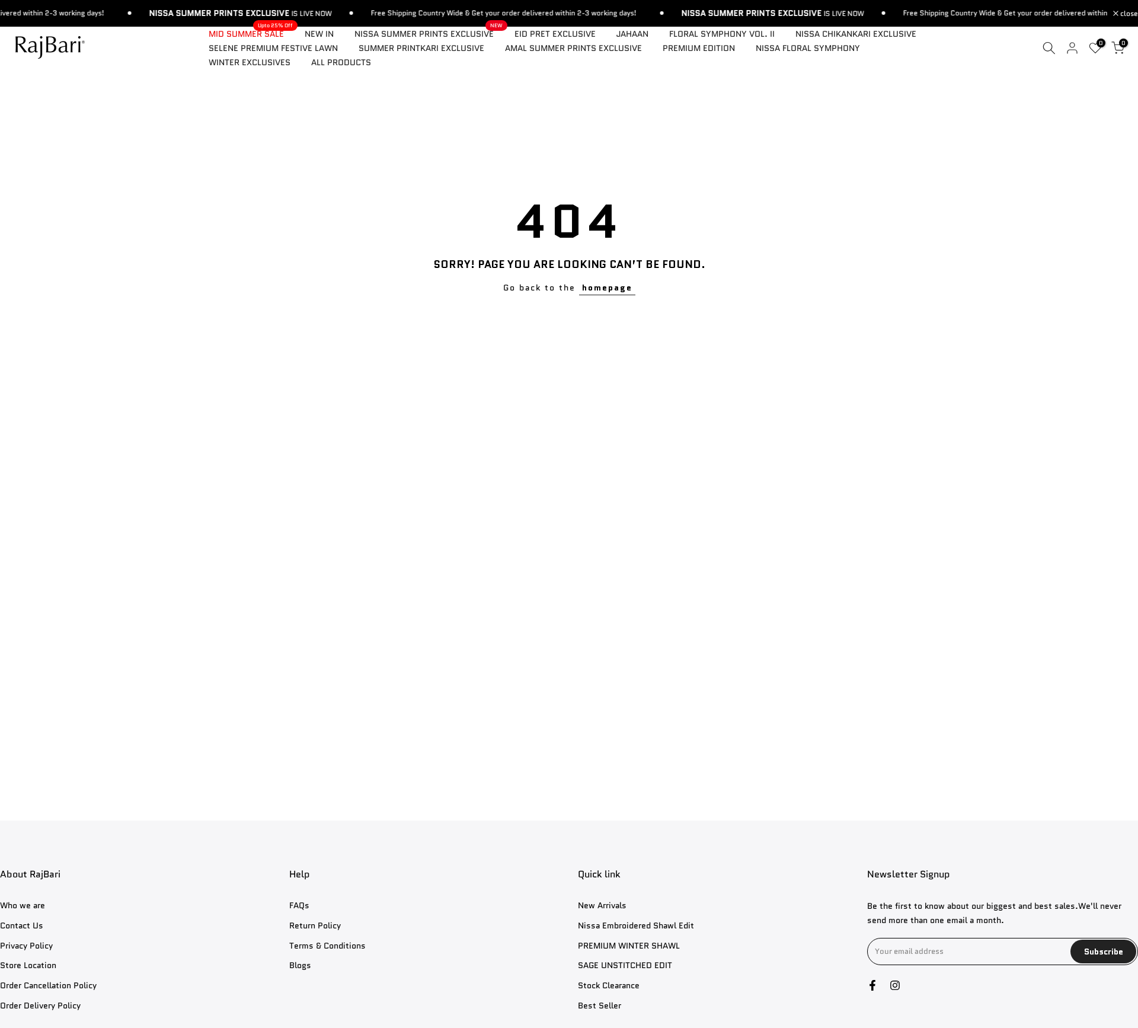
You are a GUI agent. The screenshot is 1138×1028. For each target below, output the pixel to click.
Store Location (28, 965)
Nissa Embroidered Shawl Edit (636, 925)
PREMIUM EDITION (699, 48)
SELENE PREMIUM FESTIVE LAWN (273, 48)
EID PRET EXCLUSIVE (555, 34)
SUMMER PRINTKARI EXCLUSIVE (421, 48)
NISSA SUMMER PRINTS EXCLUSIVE (428, 33)
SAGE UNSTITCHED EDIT (625, 965)
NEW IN (319, 34)
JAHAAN (632, 34)
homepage (607, 287)
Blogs (300, 965)
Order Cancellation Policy (48, 985)
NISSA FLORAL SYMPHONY (808, 48)
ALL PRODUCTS (341, 62)
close (1128, 13)
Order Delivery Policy (40, 1005)
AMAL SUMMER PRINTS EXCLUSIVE (573, 48)
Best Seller (599, 1005)
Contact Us (21, 925)
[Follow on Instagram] (895, 985)
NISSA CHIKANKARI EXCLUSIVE (855, 34)
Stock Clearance (609, 985)
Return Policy (315, 925)
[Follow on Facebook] (872, 985)
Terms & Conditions (327, 946)
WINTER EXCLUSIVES (249, 62)
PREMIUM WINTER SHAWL (629, 946)
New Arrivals (602, 905)
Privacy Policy (26, 946)
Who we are (22, 905)
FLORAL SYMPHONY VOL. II (722, 34)
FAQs (299, 905)
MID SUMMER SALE (251, 33)
